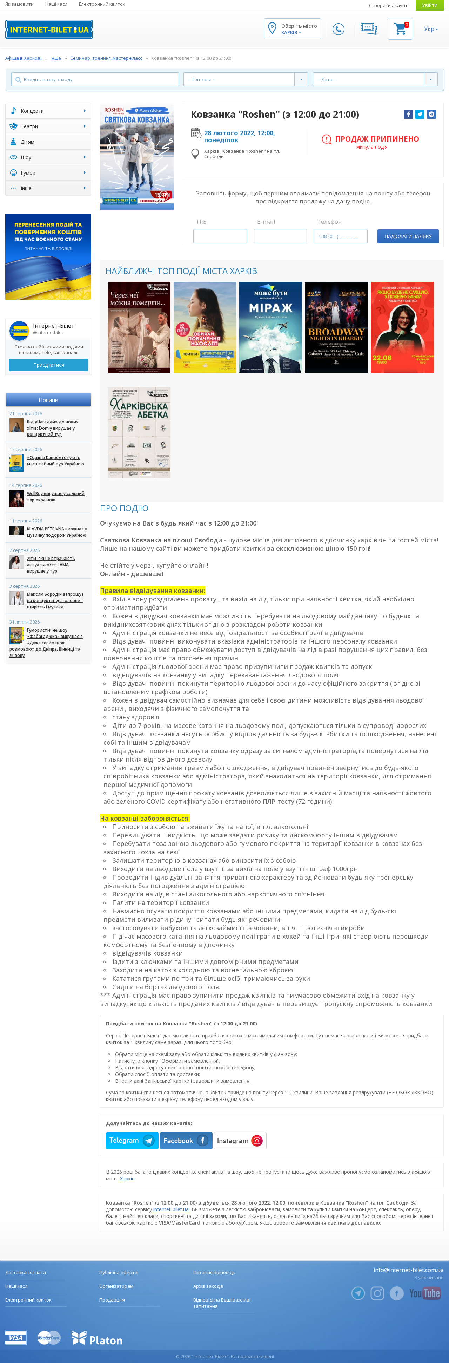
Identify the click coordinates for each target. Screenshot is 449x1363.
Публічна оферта (118, 1272)
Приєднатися (48, 364)
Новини (48, 399)
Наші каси (56, 4)
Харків (127, 1178)
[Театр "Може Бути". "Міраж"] (270, 327)
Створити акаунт (388, 5)
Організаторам (116, 1286)
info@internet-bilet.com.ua (409, 1270)
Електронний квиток (102, 4)
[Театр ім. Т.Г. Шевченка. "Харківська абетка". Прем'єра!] (139, 432)
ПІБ (202, 221)
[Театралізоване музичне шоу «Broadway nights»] (336, 327)
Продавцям (112, 1300)
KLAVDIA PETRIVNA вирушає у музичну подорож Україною (57, 532)
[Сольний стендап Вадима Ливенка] (402, 327)
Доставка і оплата (25, 1272)
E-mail (266, 221)
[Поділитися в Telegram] (431, 114)
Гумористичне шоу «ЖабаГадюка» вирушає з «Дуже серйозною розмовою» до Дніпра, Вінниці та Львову (46, 642)
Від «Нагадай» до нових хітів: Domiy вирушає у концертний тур (53, 428)
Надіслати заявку (408, 236)
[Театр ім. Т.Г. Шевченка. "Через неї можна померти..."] (139, 327)
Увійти (429, 5)
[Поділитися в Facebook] (408, 114)
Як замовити (19, 4)
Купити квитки (139, 362)
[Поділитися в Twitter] (419, 114)
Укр (429, 29)
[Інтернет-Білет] (49, 29)
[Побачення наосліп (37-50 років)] (205, 327)
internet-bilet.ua (171, 1209)
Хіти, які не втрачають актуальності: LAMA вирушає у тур (51, 564)
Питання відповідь (214, 1272)
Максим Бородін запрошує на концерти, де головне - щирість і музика (55, 600)
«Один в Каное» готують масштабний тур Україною (55, 461)
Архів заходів (208, 1286)
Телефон (329, 221)
